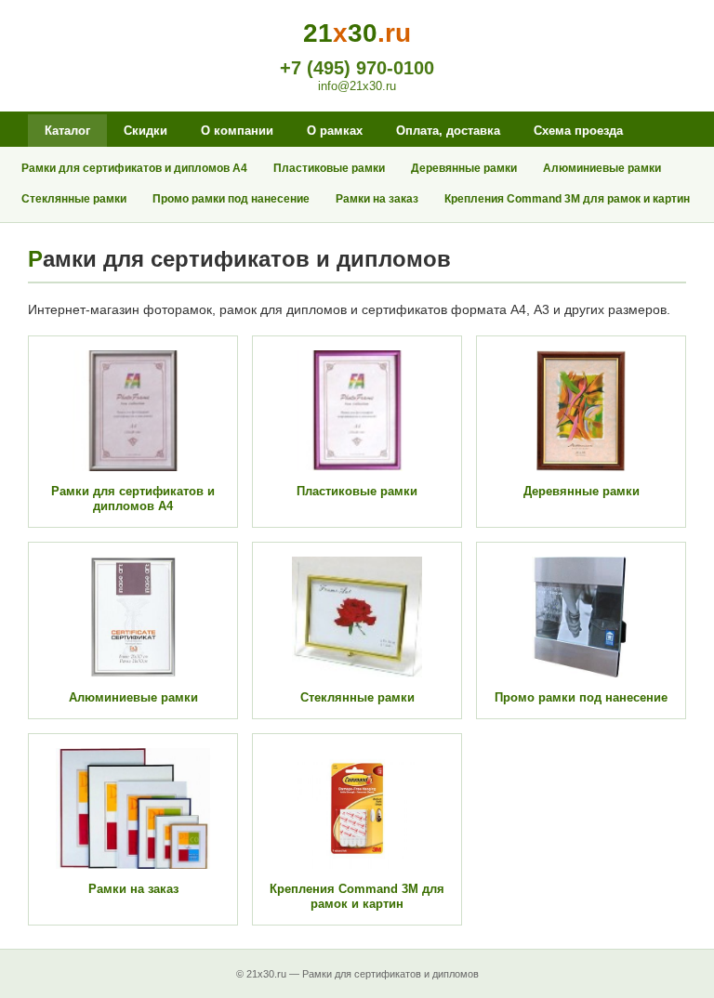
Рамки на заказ (377, 198)
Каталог (67, 131)
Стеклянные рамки (73, 198)
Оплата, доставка (448, 131)
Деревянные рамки (464, 168)
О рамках (335, 131)
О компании (237, 131)
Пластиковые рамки (329, 168)
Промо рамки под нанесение (231, 198)
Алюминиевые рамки (602, 168)
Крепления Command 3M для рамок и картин (567, 198)
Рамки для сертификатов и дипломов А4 (134, 168)
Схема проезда (578, 131)
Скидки (145, 131)
